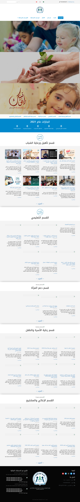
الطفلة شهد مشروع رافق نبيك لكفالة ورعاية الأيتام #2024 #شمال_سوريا (50, 376)
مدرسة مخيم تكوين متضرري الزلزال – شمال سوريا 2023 (31, 236)
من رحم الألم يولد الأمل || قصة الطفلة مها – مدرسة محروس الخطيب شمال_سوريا (68, 263)
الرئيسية (61, 18)
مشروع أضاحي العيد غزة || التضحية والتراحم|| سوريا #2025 (13, 419)
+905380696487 (63, 2)
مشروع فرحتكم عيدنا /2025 (33, 348)
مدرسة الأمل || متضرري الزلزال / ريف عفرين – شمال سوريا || (50, 236)
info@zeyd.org (71, 2)
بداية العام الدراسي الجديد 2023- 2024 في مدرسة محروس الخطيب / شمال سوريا (13, 237)
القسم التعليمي (52, 116)
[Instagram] (69, 474)
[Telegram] (66, 474)
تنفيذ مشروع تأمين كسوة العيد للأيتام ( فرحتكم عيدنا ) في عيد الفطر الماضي (14, 349)
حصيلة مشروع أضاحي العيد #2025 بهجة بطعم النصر (67, 445)
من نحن (49, 18)
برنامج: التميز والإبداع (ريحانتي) (32, 306)
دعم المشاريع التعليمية (70, 224)
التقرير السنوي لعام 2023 (15, 188)
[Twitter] (71, 474)
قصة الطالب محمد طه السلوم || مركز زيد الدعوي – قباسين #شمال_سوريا (50, 162)
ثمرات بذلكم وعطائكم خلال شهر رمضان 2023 (32, 375)
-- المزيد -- (40, 203)
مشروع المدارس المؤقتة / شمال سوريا (50, 263)
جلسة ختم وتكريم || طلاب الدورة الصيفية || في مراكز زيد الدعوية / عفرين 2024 (13, 162)
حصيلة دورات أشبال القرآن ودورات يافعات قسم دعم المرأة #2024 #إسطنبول (67, 189)
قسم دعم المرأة (42, 116)
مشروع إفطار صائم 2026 (69, 418)
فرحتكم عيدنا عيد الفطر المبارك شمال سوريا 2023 (14, 375)
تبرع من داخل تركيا (34, 18)
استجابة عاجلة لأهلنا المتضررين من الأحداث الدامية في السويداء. (49, 419)
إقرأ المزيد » (37, 171)
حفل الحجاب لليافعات (70, 306)
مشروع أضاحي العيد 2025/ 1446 (32, 445)
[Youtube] (63, 474)
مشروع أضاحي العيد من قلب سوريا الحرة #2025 (49, 445)
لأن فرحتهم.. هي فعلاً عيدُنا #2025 (49, 348)
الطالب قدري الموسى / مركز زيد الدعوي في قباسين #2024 (32, 188)
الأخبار (43, 18)
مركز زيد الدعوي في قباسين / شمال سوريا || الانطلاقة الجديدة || (31, 161)
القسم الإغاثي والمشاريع (15, 116)
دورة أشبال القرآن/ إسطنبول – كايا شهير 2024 (49, 188)
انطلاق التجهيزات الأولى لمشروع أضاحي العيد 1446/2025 (14, 445)
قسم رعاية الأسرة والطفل (30, 116)
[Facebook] (74, 474)
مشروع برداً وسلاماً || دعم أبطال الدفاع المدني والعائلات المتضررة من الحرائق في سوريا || (31, 419)
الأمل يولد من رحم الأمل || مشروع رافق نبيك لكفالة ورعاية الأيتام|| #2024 (67, 376)
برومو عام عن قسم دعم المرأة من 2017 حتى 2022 (49, 306)
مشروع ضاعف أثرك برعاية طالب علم (67, 161)
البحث (54, 18)
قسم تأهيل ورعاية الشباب (64, 116)
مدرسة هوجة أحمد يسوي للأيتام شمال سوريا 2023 (32, 263)
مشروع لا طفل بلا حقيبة (69, 348)
